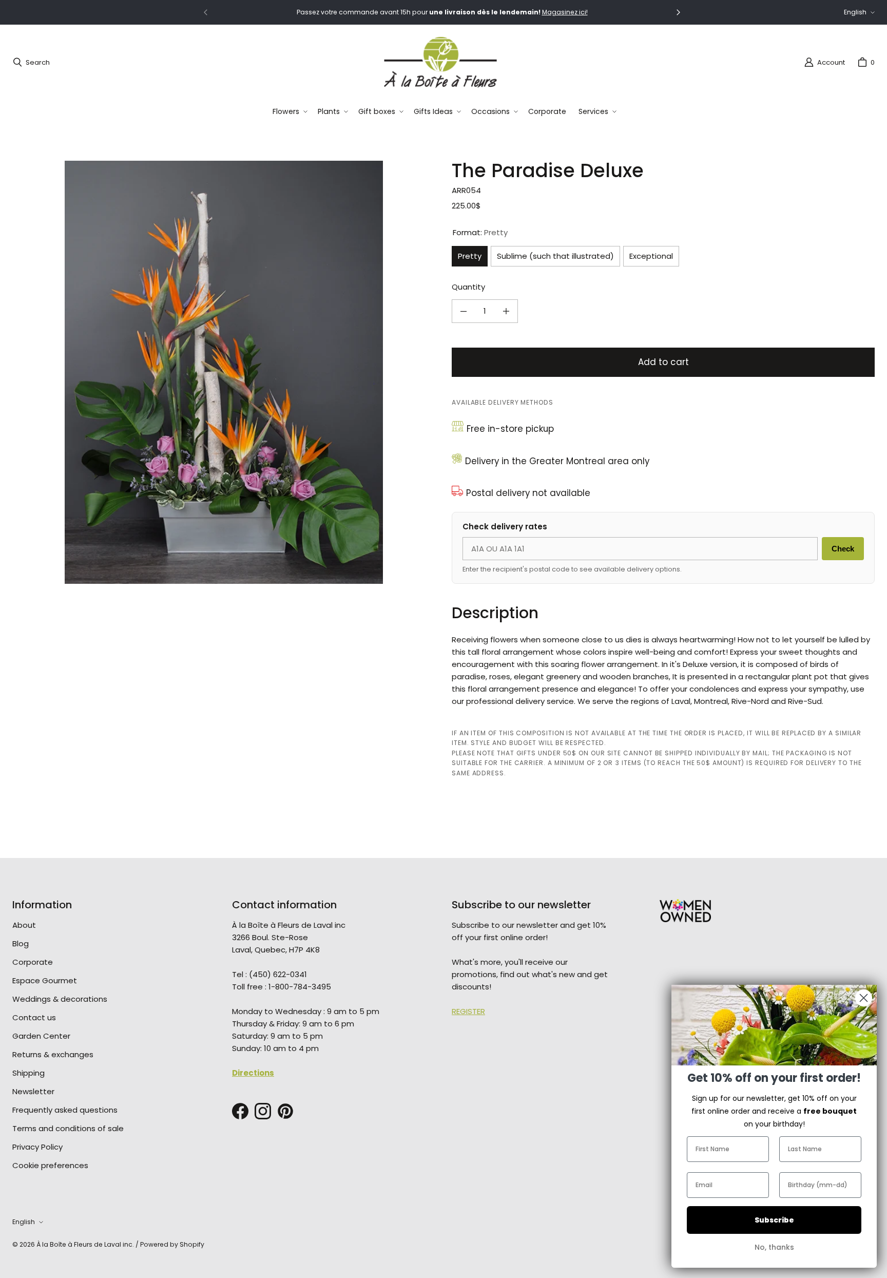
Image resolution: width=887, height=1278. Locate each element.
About (24, 925)
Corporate (32, 962)
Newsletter (33, 1091)
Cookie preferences (50, 1165)
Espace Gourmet (44, 980)
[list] (223, 372)
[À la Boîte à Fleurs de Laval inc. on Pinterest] (285, 1111)
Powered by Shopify (172, 1244)
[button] (289, 112)
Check (843, 548)
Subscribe (774, 1220)
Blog (20, 943)
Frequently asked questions (65, 1109)
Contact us (34, 1017)
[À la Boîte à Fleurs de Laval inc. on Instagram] (263, 1111)
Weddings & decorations (59, 999)
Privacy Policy (37, 1146)
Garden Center (41, 1036)
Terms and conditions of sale (68, 1128)
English (855, 12)
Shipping (28, 1072)
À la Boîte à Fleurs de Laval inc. (85, 1244)
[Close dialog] (864, 998)
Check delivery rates (504, 526)
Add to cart (663, 362)
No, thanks (774, 1247)
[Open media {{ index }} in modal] (224, 372)
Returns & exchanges (52, 1054)
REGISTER (468, 1011)
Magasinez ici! (565, 12)
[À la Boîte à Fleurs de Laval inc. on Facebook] (240, 1111)
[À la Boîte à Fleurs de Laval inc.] (440, 62)
